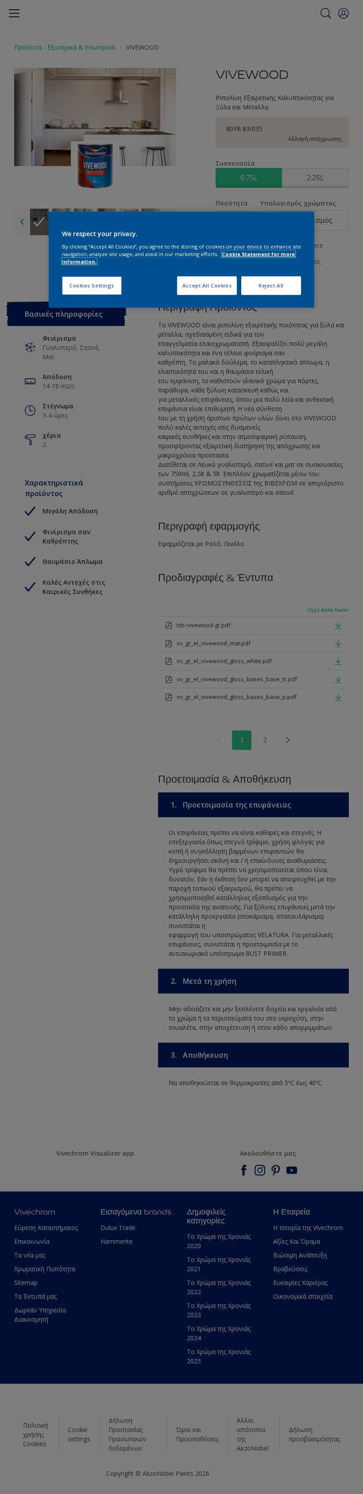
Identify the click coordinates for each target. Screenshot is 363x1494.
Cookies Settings (92, 285)
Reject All (271, 285)
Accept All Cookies (207, 285)
